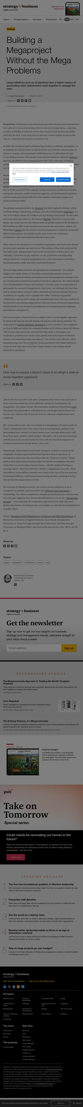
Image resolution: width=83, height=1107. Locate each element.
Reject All (47, 179)
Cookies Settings (19, 179)
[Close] (71, 165)
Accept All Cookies (63, 179)
